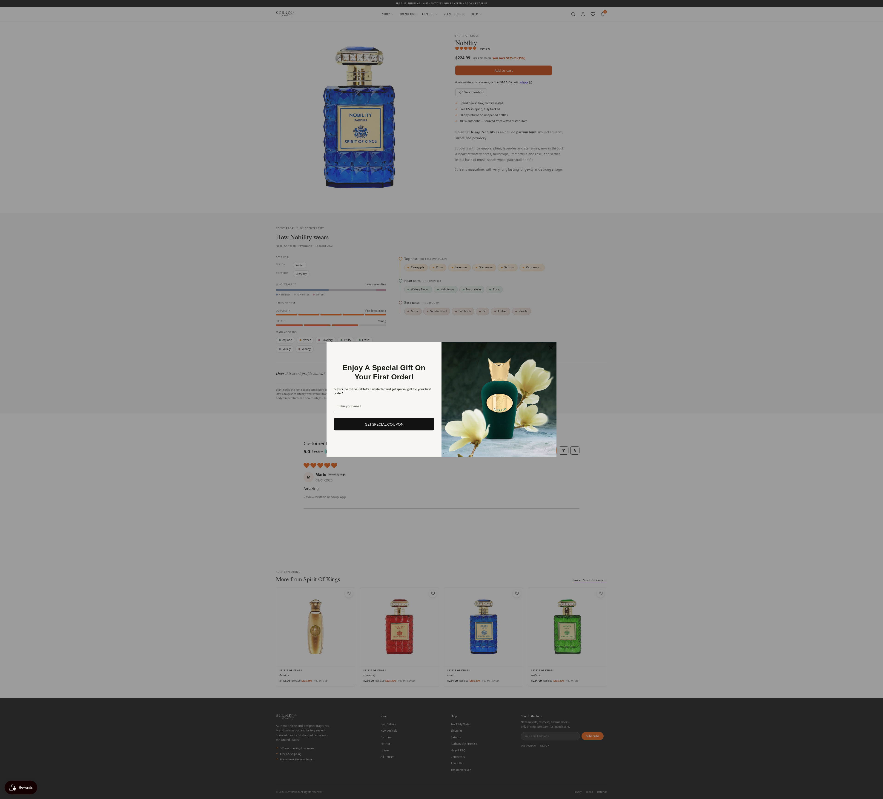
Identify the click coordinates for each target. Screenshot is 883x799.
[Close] (550, 347)
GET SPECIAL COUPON (384, 424)
